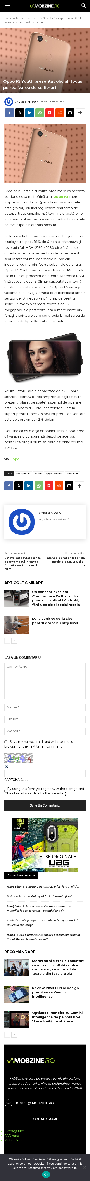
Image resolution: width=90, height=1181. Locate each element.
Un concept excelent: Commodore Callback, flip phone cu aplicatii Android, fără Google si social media (56, 598)
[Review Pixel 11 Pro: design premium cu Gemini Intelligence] (16, 994)
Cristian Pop (28, 101)
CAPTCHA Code (16, 780)
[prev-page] (7, 641)
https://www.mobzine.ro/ (53, 519)
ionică (11, 935)
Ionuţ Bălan (14, 886)
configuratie (23, 473)
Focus (34, 18)
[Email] (70, 112)
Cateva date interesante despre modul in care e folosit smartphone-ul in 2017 (22, 563)
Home (8, 18)
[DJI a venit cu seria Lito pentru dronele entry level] (16, 624)
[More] (80, 112)
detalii (38, 473)
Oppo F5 (60, 196)
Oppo (14, 459)
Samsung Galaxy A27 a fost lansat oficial (52, 886)
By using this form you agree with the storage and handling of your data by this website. (45, 791)
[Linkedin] (29, 112)
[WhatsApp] (39, 112)
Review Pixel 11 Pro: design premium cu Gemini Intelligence (55, 992)
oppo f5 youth (54, 473)
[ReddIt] (59, 112)
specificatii (72, 473)
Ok (46, 1174)
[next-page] (14, 641)
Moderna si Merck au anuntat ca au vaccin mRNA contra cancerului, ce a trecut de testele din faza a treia (58, 967)
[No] (84, 1167)
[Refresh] (6, 768)
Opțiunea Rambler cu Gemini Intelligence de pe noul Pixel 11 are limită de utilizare (57, 1017)
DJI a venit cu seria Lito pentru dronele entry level (55, 620)
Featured (21, 18)
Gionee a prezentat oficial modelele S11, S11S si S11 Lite (66, 561)
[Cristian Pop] (9, 101)
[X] (19, 112)
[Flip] (49, 112)
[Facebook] (9, 112)
